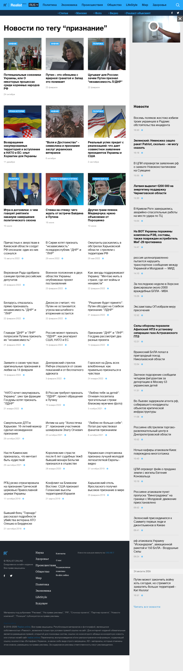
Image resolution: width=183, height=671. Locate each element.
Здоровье (159, 4)
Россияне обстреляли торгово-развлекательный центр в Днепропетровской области (154, 431)
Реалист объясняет (138, 13)
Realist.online (24, 627)
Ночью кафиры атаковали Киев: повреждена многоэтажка (155, 451)
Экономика (69, 4)
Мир (145, 4)
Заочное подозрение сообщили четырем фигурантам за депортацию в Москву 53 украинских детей (155, 380)
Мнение (81, 13)
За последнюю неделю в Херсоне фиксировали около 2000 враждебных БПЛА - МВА (156, 287)
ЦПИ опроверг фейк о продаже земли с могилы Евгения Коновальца (155, 472)
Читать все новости (147, 607)
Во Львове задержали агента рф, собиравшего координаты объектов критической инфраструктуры (156, 406)
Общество (114, 4)
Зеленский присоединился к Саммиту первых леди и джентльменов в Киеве (153, 521)
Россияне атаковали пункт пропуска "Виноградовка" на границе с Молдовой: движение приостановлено (155, 497)
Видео (114, 13)
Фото (98, 13)
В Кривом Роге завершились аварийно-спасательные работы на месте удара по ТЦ (155, 212)
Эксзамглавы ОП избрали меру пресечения (155, 308)
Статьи (63, 13)
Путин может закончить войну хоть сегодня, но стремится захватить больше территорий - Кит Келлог (155, 585)
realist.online (34, 637)
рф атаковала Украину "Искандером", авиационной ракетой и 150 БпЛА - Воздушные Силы (156, 546)
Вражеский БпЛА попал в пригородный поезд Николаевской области (151, 355)
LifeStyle (131, 4)
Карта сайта (10, 623)
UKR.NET (110, 552)
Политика (50, 4)
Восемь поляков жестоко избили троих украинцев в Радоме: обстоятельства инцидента (156, 121)
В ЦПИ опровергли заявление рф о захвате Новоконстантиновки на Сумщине (156, 167)
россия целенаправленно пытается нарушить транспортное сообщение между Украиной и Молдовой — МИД (156, 263)
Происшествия (92, 4)
